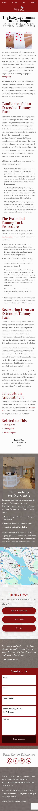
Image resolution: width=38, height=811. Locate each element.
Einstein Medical (10, 796)
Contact (33, 2)
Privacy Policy (14, 801)
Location (14, 2)
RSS (19, 448)
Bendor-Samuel (17, 506)
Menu (4, 2)
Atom (19, 446)
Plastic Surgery (10, 432)
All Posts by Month (19, 443)
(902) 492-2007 (9, 535)
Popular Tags (19, 440)
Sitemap (5, 801)
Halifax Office (19, 594)
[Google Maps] (9, 761)
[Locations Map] (19, 565)
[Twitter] (22, 761)
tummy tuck (6, 76)
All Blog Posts (9, 424)
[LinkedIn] (28, 761)
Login (23, 801)
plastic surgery (7, 237)
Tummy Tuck (9, 428)
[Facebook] (15, 761)
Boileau (30, 506)
